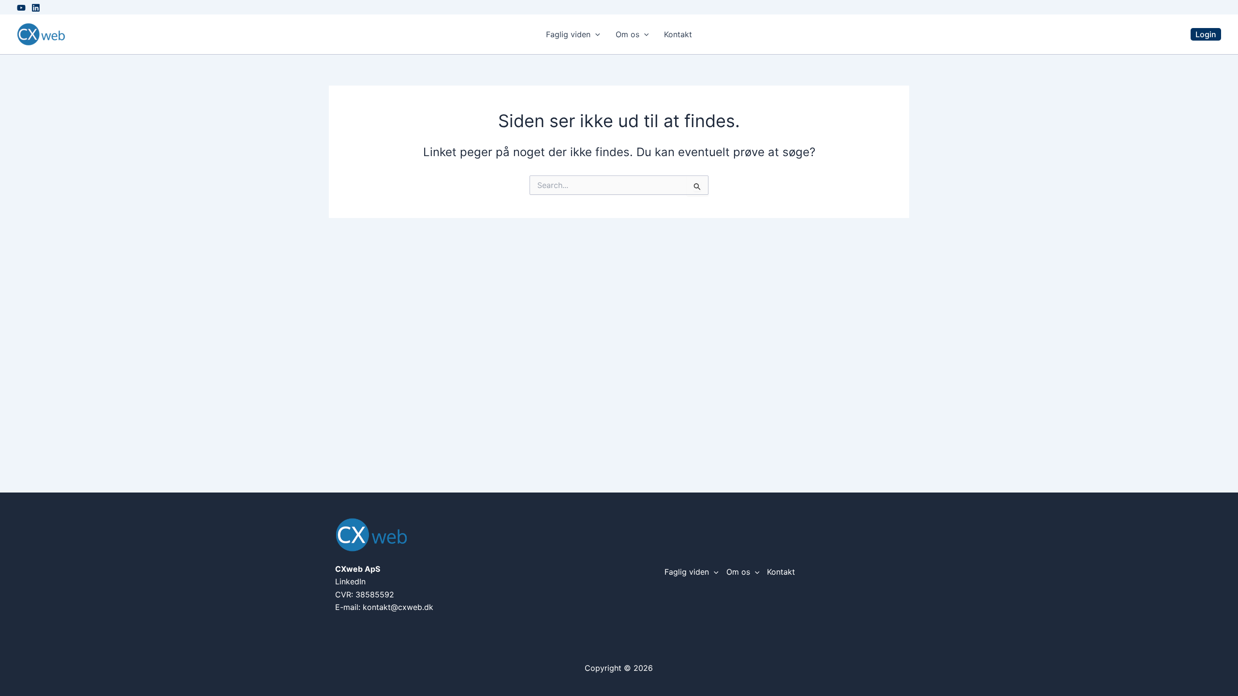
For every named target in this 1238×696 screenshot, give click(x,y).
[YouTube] (21, 7)
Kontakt (678, 34)
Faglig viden (568, 34)
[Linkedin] (35, 7)
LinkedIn (350, 581)
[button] (595, 34)
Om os (627, 34)
